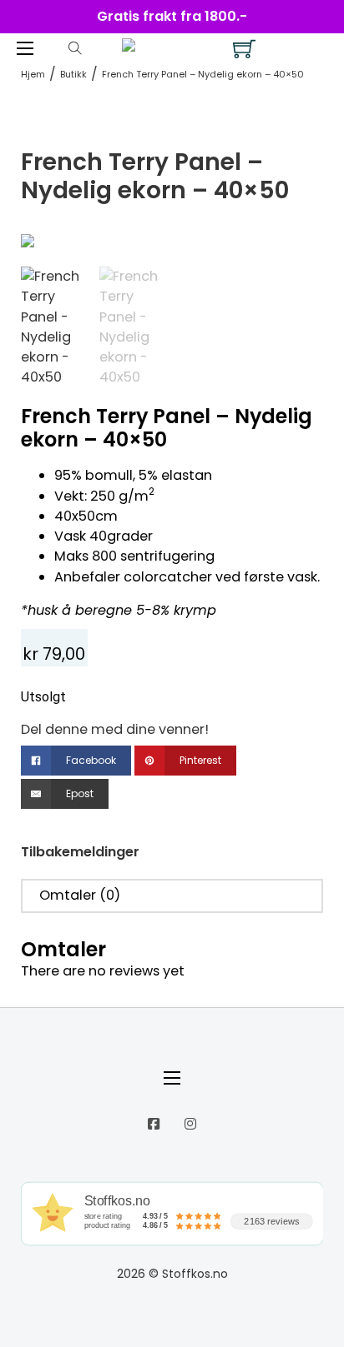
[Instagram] (190, 1123)
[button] (301, 256)
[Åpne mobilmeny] (25, 48)
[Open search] (75, 48)
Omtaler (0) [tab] (79, 895)
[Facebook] (153, 1123)
